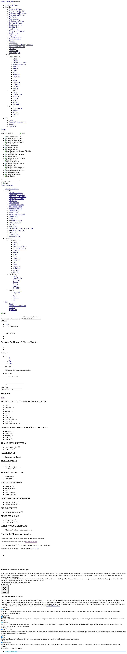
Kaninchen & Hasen (20, 63)
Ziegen (15, 98)
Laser (7, 415)
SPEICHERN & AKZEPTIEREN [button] (12, 648)
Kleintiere (8, 431)
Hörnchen (16, 75)
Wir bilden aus (9, 520)
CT (6, 409)
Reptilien (16, 88)
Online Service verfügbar (13, 512)
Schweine (16, 96)
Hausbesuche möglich (12, 457)
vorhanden (8, 486)
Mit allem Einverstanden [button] (22, 582)
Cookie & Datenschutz (53, 606)
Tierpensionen (14, 19)
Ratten (15, 69)
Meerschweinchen (19, 65)
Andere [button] (3, 635)
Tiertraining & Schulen (17, 11)
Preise (11, 120)
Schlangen (16, 84)
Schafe (15, 100)
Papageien (17, 82)
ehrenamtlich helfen (11, 504)
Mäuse (15, 73)
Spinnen (15, 86)
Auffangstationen (15, 37)
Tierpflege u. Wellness (16, 15)
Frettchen (16, 77)
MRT (7, 405)
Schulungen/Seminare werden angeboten (18, 530)
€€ (9, 360)
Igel (14, 116)
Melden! (4, 321)
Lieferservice (9, 449)
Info (6, 118)
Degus (15, 71)
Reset (2, 398)
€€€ (10, 361)
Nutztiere (8, 435)
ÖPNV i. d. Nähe (10, 494)
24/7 (6, 465)
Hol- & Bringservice (11, 447)
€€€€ (10, 363)
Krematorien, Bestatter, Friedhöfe (21, 45)
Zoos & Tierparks (15, 39)
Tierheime (12, 35)
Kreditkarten (9, 477)
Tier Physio (13, 17)
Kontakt (12, 124)
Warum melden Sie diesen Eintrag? (12, 319)
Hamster (16, 67)
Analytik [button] (3, 620)
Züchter (11, 41)
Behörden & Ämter (15, 23)
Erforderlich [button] (4, 641)
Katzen (15, 61)
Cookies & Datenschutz (17, 122)
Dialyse (7, 421)
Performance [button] (5, 615)
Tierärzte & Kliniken (12, 5)
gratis (7, 490)
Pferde (15, 92)
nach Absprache (10, 469)
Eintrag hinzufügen (7, 1)
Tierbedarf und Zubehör (17, 13)
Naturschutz (13, 51)
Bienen (15, 112)
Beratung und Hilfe (15, 25)
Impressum (13, 126)
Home (7, 324)
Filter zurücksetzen (31, 542)
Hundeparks (13, 29)
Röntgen (8, 411)
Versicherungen (14, 53)
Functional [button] (4, 608)
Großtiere (8, 433)
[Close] (1, 315)
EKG (7, 413)
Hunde (15, 59)
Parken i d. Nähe (10, 488)
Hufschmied (13, 43)
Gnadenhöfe (13, 33)
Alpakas (16, 102)
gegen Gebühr (9, 492)
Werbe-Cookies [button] (6, 628)
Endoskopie (9, 417)
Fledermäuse (17, 108)
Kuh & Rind (17, 104)
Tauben (15, 110)
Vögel (15, 80)
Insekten (16, 114)
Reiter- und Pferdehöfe (17, 31)
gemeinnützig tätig (11, 502)
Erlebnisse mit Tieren (16, 21)
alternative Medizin (11, 419)
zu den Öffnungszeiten (12, 467)
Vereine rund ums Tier (17, 47)
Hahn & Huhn (17, 94)
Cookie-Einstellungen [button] (7, 582)
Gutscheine (8, 479)
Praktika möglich (10, 522)
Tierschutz (12, 49)
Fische (15, 78)
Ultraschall (8, 407)
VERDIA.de (34, 548)
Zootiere (7, 439)
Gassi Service (13, 27)
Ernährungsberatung (11, 423)
